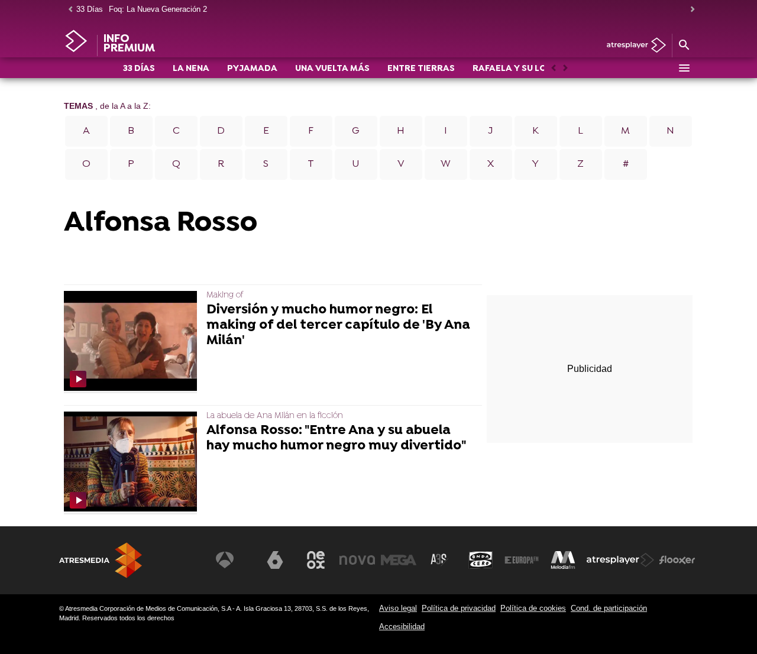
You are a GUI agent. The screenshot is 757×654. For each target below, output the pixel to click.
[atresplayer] (632, 46)
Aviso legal (398, 608)
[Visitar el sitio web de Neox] (316, 560)
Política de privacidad (459, 608)
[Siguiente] (689, 10)
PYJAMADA (252, 69)
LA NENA (191, 69)
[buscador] (683, 45)
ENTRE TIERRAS (421, 69)
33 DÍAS (139, 69)
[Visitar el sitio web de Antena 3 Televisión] (233, 560)
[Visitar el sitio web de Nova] (357, 560)
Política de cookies (533, 608)
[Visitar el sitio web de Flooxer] (677, 560)
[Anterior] (67, 10)
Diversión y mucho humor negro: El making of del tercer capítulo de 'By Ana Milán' (338, 325)
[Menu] (683, 68)
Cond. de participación (609, 608)
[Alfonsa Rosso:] (133, 463)
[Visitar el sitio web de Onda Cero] (481, 560)
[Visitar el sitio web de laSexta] (275, 560)
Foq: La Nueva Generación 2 (158, 9)
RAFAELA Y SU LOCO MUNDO (534, 69)
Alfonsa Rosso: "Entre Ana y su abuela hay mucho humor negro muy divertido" (336, 438)
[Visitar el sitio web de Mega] (398, 560)
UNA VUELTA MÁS (332, 69)
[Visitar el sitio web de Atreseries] (439, 560)
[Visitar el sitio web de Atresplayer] (620, 560)
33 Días (89, 9)
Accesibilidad (402, 626)
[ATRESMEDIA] (100, 560)
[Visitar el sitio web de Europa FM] (521, 560)
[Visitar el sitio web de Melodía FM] (563, 560)
